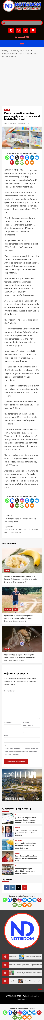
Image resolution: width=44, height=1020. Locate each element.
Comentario (9, 691)
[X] (17, 157)
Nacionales (18, 840)
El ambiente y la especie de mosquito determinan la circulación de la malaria (19, 656)
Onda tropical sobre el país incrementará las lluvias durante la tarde (25, 845)
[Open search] (3, 23)
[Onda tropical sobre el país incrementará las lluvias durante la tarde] (7, 844)
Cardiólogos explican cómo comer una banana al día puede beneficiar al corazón (20, 577)
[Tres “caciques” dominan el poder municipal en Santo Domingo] (7, 831)
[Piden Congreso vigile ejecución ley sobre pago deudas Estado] (7, 869)
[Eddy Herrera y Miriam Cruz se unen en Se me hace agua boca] (7, 857)
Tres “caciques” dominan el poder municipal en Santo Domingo (26, 833)
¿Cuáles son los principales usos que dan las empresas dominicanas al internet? (25, 820)
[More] (32, 162)
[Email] (17, 162)
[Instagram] (18, 30)
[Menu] (22, 43)
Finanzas (18, 815)
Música (17, 853)
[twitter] (18, 887)
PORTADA (8, 610)
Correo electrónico (28, 724)
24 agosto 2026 (19, 582)
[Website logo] (22, 6)
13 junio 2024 (21, 123)
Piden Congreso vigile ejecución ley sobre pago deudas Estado (24, 871)
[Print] (27, 162)
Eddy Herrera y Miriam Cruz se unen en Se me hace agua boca (26, 858)
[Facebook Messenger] (27, 157)
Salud (7, 110)
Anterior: (21, 519)
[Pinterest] (12, 162)
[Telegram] (37, 157)
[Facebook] (11, 30)
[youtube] (24, 887)
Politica (17, 828)
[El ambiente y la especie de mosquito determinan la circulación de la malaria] (22, 639)
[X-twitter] (25, 30)
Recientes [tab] (9, 808)
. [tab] (31, 808)
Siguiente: (21, 529)
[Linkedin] (32, 157)
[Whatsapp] (7, 157)
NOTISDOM (10, 123)
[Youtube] (33, 30)
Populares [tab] (22, 808)
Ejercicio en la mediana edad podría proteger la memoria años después (18, 616)
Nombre (8, 722)
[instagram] (12, 887)
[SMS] (22, 162)
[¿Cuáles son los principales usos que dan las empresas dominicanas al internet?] (7, 818)
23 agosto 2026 (19, 621)
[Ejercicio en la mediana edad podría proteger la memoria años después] (22, 600)
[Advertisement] (22, 82)
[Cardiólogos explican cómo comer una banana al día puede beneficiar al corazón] (22, 560)
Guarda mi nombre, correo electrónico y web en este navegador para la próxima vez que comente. (21, 751)
